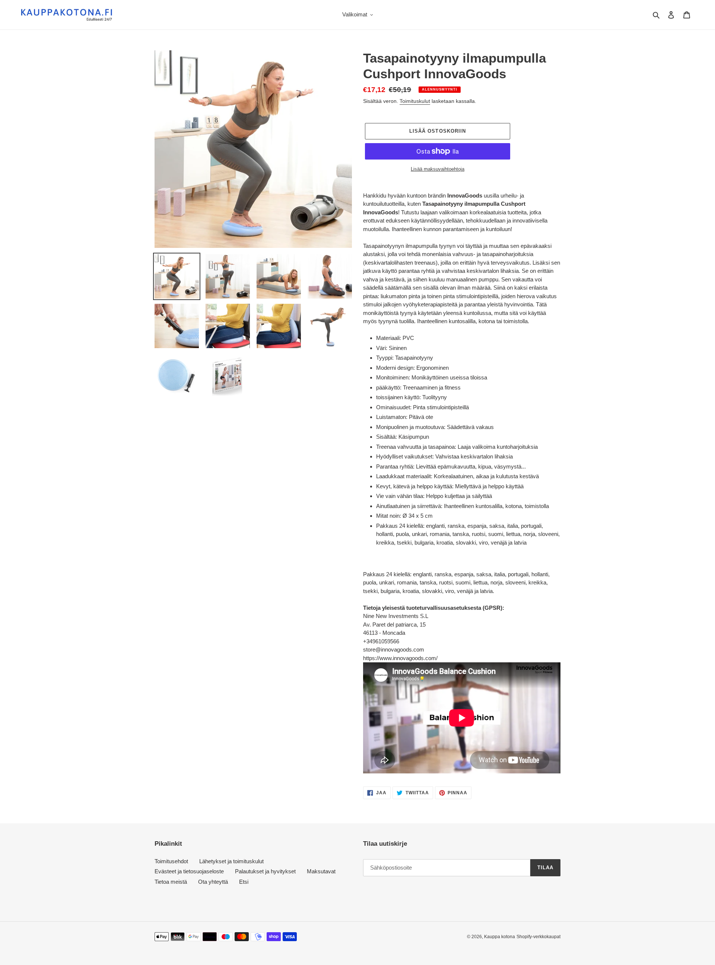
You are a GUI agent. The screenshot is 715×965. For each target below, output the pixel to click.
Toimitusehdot (171, 861)
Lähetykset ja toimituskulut (231, 861)
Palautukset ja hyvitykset (265, 871)
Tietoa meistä (171, 882)
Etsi (243, 882)
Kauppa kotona (499, 936)
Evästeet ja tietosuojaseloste (189, 871)
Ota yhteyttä (213, 882)
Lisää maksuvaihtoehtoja (437, 169)
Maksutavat (321, 871)
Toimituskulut (415, 101)
